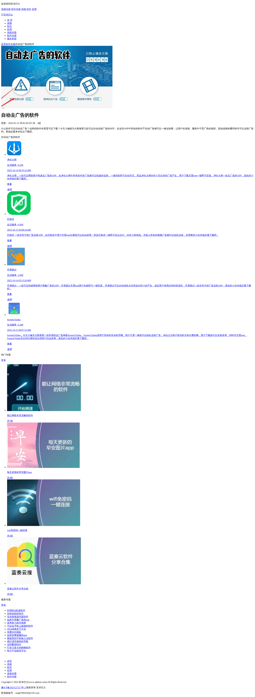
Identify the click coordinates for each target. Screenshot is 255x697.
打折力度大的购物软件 (19, 647)
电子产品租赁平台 (16, 650)
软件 (29, 9)
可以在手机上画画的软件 (20, 626)
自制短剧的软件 (15, 613)
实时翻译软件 (14, 644)
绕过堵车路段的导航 (17, 641)
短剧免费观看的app (17, 635)
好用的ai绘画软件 (16, 610)
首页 (3, 44)
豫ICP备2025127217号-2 (13, 687)
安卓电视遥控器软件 (17, 616)
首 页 (9, 20)
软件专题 (16, 9)
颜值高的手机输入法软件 (20, 638)
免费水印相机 (14, 632)
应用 (34, 9)
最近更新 (12, 38)
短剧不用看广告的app (18, 619)
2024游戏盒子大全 (16, 629)
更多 (3, 360)
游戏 (23, 9)
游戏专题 (6, 9)
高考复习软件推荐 (16, 623)
